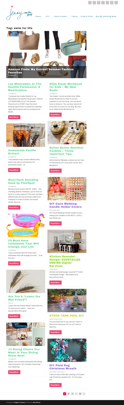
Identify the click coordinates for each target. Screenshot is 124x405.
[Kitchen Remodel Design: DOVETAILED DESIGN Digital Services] (66, 241)
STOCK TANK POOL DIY (66, 315)
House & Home (53, 269)
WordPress (36, 402)
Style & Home (60, 16)
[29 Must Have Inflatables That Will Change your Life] (25, 225)
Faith (9, 303)
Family (75, 16)
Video (58, 210)
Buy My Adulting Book (106, 16)
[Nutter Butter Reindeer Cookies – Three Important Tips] (66, 132)
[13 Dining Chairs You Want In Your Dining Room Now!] (25, 334)
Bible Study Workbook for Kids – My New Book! (65, 87)
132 (80, 395)
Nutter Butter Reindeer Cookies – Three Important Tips (66, 150)
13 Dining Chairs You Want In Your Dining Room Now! (24, 352)
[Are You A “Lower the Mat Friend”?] (25, 281)
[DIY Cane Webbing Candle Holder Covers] (66, 188)
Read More (13, 117)
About (38, 16)
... (76, 394)
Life (12, 303)
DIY (47, 16)
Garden (51, 319)
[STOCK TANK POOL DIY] (66, 300)
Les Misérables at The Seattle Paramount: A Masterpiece (24, 87)
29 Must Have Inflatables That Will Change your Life (23, 243)
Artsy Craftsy (52, 210)
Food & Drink (87, 16)
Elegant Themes (19, 402)
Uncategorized (12, 75)
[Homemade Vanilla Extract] (25, 135)
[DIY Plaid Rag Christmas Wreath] (66, 350)
